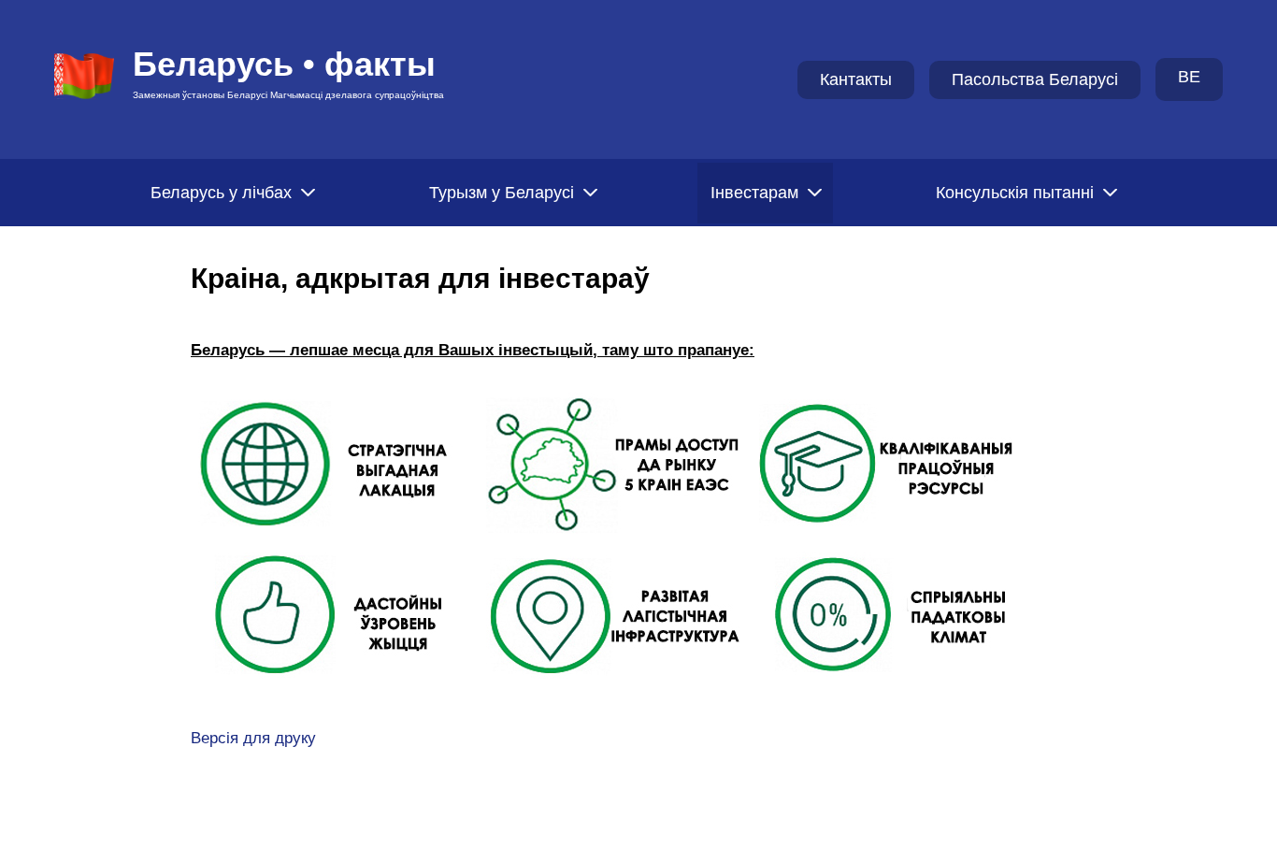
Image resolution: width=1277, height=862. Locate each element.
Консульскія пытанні (1015, 192)
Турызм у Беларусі (501, 192)
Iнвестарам (754, 192)
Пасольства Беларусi (1035, 79)
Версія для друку (253, 738)
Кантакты (856, 79)
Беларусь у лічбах (221, 192)
